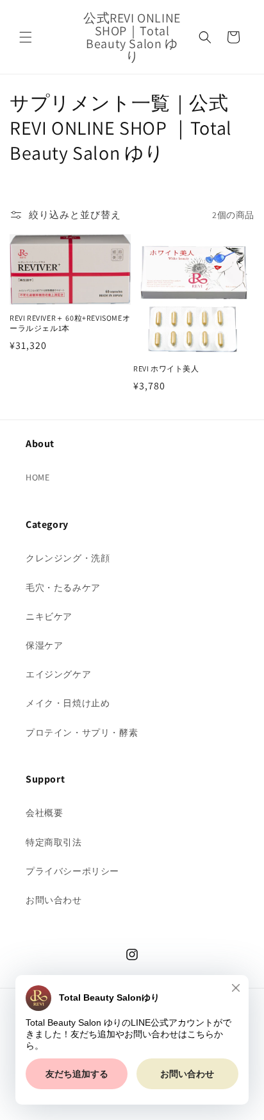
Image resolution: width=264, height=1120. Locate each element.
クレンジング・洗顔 (68, 558)
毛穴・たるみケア (63, 587)
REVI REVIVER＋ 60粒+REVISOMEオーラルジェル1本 (70, 323)
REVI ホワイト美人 (166, 368)
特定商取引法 (54, 842)
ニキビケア (49, 616)
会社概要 (44, 813)
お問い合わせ (54, 900)
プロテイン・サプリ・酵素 (82, 732)
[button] (26, 37)
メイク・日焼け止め (68, 703)
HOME (37, 477)
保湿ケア (44, 645)
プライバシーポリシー (72, 871)
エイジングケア (58, 674)
